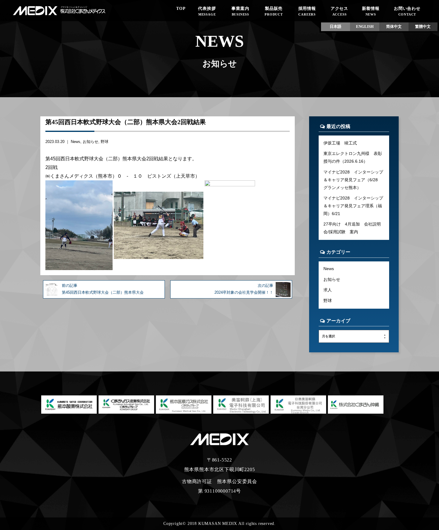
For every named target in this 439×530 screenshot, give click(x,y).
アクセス (339, 11)
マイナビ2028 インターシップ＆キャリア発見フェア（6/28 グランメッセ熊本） (353, 180)
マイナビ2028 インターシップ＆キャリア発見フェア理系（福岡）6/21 (353, 206)
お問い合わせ (407, 11)
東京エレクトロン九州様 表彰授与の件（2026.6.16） (352, 157)
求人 (327, 289)
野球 (104, 141)
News (75, 141)
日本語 (335, 27)
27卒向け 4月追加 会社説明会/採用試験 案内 (352, 228)
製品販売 (274, 11)
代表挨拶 (207, 11)
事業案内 (240, 11)
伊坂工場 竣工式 (340, 143)
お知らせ (90, 141)
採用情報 (307, 11)
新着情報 (371, 11)
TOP (180, 8)
